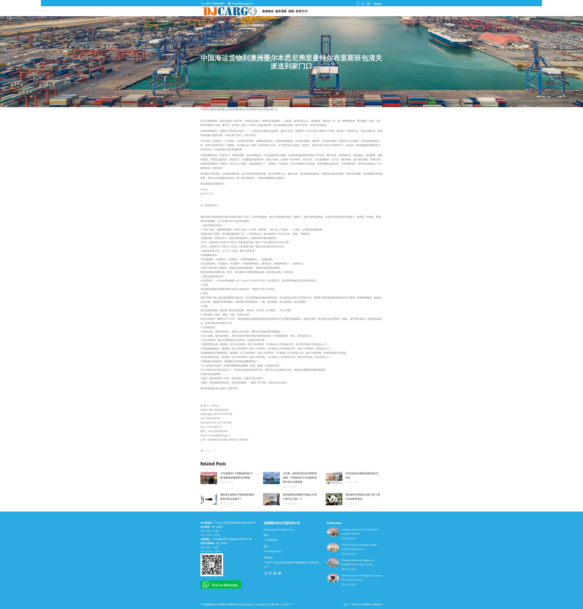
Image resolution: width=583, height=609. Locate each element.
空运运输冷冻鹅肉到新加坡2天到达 (361, 475)
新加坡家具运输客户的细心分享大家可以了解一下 (300, 496)
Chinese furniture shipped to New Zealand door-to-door (358, 546)
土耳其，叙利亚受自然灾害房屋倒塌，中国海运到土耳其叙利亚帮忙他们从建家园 (300, 477)
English (378, 3)
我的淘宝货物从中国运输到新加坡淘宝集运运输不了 (237, 496)
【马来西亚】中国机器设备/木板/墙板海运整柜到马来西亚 (236, 475)
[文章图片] (208, 478)
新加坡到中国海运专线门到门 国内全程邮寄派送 (362, 496)
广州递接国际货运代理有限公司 (215, 604)
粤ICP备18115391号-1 (282, 604)
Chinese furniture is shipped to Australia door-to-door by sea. (357, 562)
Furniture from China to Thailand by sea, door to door (360, 531)
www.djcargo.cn (247, 604)
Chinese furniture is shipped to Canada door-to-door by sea (361, 577)
